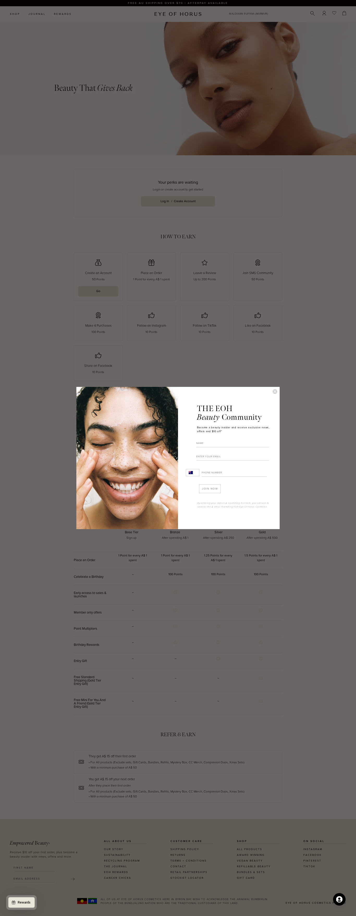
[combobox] (192, 472)
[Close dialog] (275, 391)
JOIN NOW (210, 488)
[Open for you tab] (339, 899)
